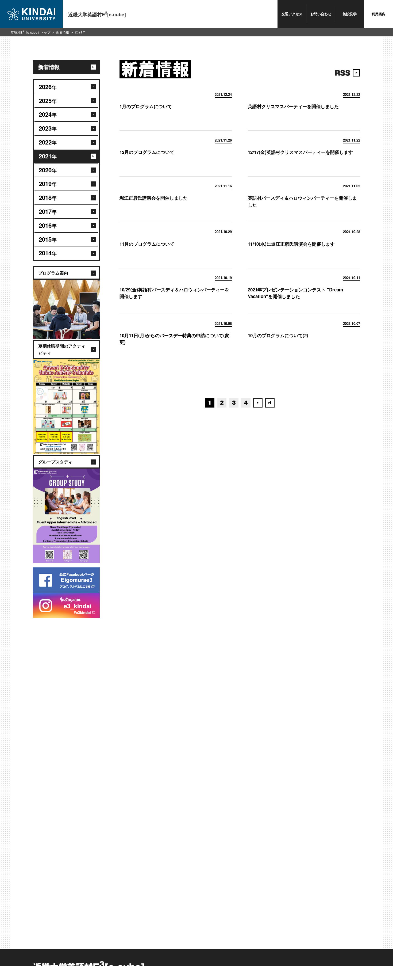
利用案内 (379, 13)
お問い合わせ (320, 13)
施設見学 (350, 13)
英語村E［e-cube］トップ (30, 32)
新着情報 (62, 32)
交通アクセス (292, 13)
